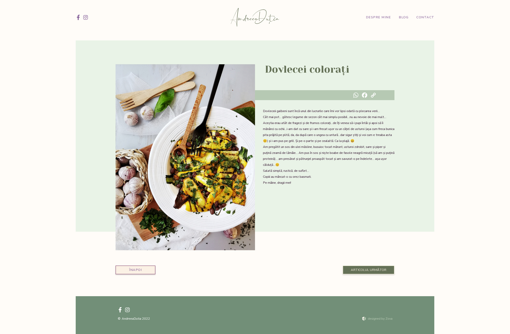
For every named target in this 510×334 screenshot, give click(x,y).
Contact (425, 17)
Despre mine (378, 17)
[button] (120, 157)
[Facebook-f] (78, 17)
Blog (403, 17)
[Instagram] (85, 17)
